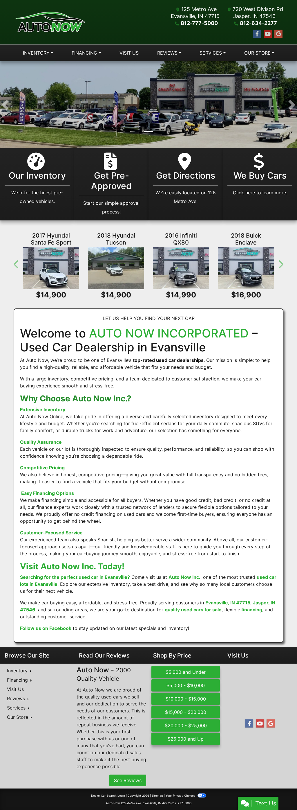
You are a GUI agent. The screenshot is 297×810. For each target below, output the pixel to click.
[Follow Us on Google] (278, 34)
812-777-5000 (199, 23)
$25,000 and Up (186, 739)
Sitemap (157, 795)
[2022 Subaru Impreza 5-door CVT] (116, 268)
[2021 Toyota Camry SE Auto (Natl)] (51, 268)
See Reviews (128, 780)
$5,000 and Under (186, 672)
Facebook (60, 628)
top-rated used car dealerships (168, 360)
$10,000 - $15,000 (186, 699)
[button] (5, 104)
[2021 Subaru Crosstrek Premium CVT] (181, 268)
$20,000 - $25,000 (186, 725)
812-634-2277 (258, 23)
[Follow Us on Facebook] (257, 34)
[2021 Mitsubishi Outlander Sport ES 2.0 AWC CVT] (246, 268)
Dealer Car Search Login (108, 795)
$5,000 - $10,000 (185, 685)
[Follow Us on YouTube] (268, 34)
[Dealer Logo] (50, 22)
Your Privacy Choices (181, 795)
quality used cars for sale (193, 610)
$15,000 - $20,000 (185, 712)
